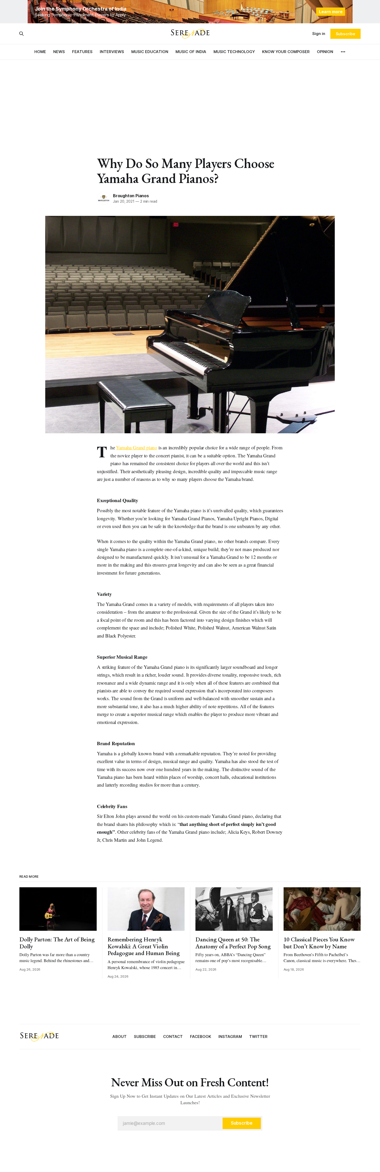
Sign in (318, 33)
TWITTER (258, 1036)
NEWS (59, 51)
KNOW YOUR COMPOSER (286, 51)
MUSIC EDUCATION (149, 51)
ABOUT (119, 1036)
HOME (40, 51)
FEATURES (82, 51)
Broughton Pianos (131, 195)
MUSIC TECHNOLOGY (234, 51)
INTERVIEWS (112, 51)
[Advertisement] (190, 98)
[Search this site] (21, 34)
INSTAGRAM (230, 1036)
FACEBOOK (200, 1036)
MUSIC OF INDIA (191, 51)
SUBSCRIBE (145, 1036)
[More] (343, 52)
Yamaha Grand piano (136, 447)
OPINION (325, 51)
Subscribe (345, 33)
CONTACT (173, 1036)
